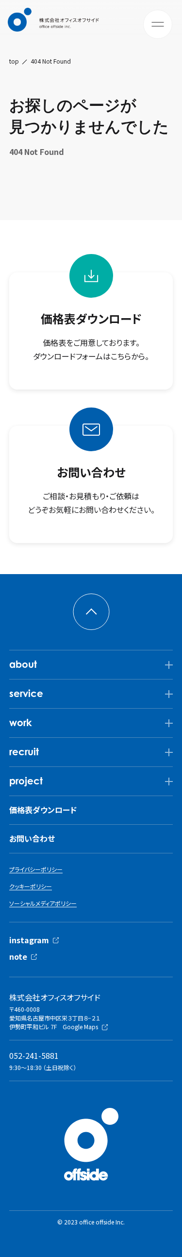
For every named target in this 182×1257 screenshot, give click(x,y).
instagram (29, 940)
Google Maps (80, 1026)
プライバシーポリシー (36, 869)
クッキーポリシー (30, 886)
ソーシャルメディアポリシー (43, 903)
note (18, 956)
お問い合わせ (32, 838)
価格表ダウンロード (43, 809)
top (14, 61)
